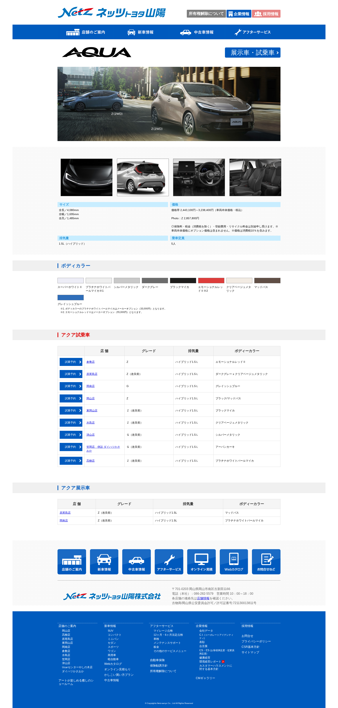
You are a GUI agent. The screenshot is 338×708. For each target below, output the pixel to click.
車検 (156, 638)
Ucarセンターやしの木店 (77, 667)
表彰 (202, 642)
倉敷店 (90, 361)
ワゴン (112, 651)
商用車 (112, 655)
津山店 (90, 434)
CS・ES (216, 652)
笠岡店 (66, 659)
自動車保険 (157, 660)
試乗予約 (70, 361)
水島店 (90, 422)
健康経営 (204, 657)
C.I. (216, 636)
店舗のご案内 (67, 626)
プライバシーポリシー (256, 641)
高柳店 (90, 460)
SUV (110, 630)
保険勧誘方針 (159, 665)
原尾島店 (91, 373)
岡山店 (90, 398)
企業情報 (241, 14)
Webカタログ (113, 663)
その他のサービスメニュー (170, 651)
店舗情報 (203, 598)
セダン (112, 642)
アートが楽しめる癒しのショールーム (76, 682)
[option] (169, 104)
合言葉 (203, 646)
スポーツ (113, 646)
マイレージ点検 (163, 630)
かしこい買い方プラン (119, 674)
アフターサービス (161, 626)
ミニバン (113, 638)
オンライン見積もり (117, 669)
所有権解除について (206, 13)
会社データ (206, 630)
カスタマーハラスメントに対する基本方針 (215, 667)
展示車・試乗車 (253, 52)
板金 (156, 646)
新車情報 (110, 626)
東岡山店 (91, 410)
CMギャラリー (205, 678)
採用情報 (271, 14)
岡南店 (90, 386)
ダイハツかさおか (73, 671)
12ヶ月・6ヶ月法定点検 (168, 634)
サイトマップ (250, 652)
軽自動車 (113, 659)
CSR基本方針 (251, 646)
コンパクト (114, 634)
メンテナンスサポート (167, 642)
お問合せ (247, 635)
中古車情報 (111, 680)
